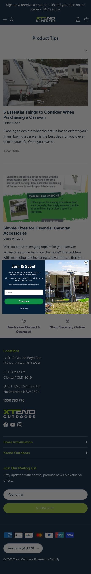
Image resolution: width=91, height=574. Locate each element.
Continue (24, 301)
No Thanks (24, 308)
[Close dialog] (86, 263)
